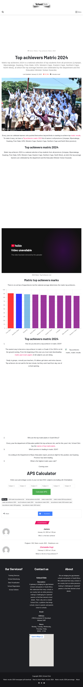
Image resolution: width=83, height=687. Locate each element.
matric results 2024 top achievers (62, 499)
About (78, 679)
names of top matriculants (46, 446)
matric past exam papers (23, 355)
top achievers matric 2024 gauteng (11, 505)
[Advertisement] (41, 33)
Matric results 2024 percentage (64, 679)
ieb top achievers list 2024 (33, 499)
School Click (41, 578)
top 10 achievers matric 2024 (25, 502)
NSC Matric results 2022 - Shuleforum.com (44, 543)
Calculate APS (41, 492)
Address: (41, 616)
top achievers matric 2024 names (31, 505)
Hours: (41, 624)
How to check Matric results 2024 (43, 679)
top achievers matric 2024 (42, 502)
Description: (41, 582)
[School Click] (41, 5)
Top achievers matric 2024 (32, 138)
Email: (41, 612)
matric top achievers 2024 (9, 502)
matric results (76, 135)
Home (31, 51)
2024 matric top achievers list (16, 499)
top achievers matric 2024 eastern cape (61, 502)
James (47, 529)
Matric (36, 51)
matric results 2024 (47, 499)
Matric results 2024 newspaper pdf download (17, 679)
